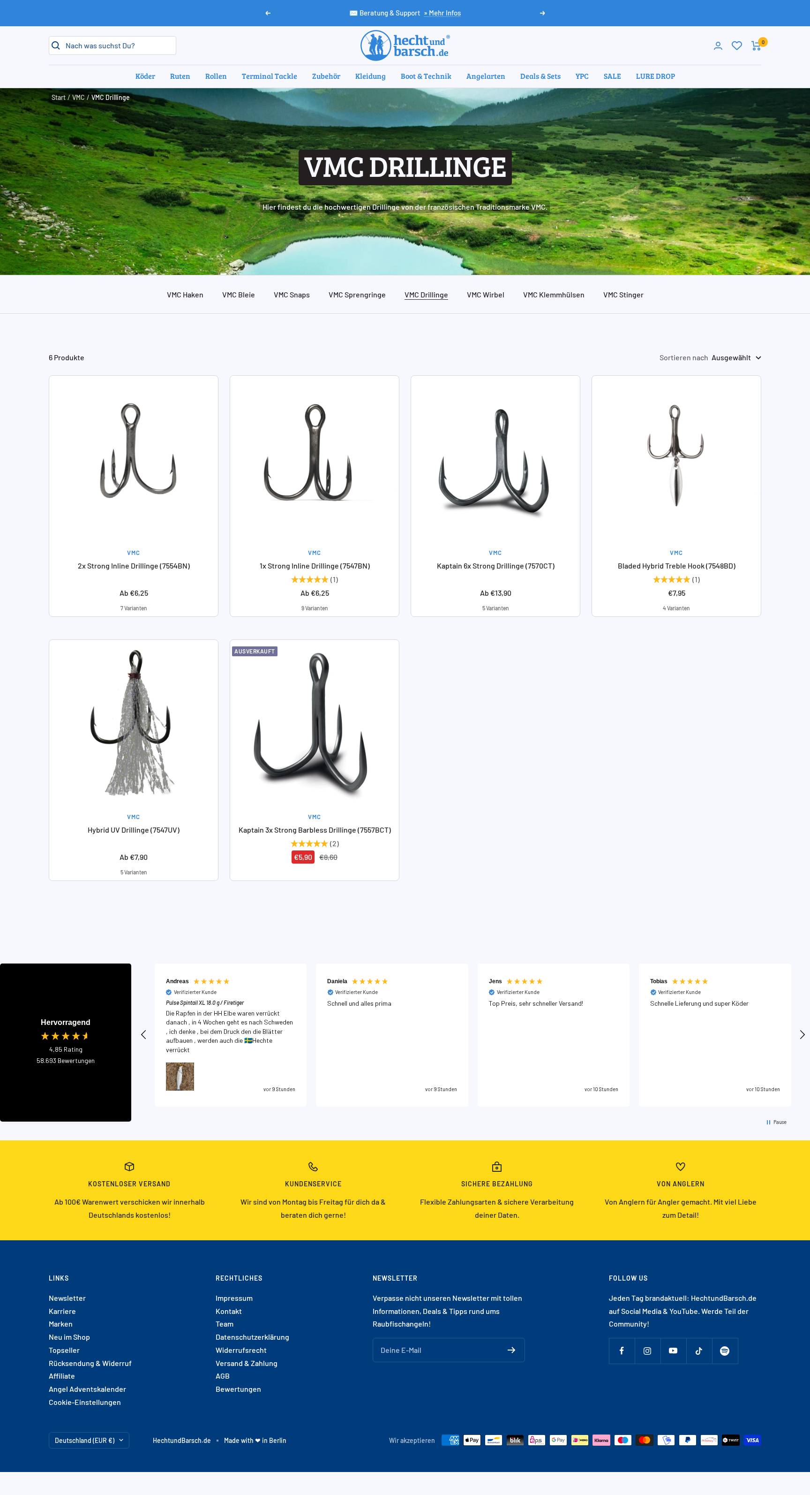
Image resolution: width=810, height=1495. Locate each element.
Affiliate (62, 1375)
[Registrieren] (512, 1350)
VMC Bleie (238, 294)
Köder (145, 76)
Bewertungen (238, 1388)
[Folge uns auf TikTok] (699, 1351)
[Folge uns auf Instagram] (647, 1351)
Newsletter (67, 1297)
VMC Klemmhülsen (554, 294)
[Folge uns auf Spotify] (725, 1351)
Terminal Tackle (269, 76)
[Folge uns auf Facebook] (622, 1351)
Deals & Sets (540, 76)
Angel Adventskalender (87, 1388)
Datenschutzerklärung (252, 1336)
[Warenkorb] (756, 46)
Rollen (216, 76)
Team (224, 1323)
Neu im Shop (69, 1336)
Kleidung (370, 76)
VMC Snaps (292, 294)
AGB (223, 1375)
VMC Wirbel (485, 294)
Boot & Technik (426, 76)
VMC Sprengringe (357, 294)
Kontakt (229, 1310)
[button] (144, 1035)
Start (59, 97)
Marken (61, 1323)
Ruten (180, 76)
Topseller (64, 1349)
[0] (737, 45)
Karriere (62, 1310)
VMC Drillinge (426, 294)
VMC (78, 97)
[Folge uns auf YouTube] (673, 1351)
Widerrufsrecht (241, 1349)
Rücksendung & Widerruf (90, 1362)
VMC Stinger (623, 294)
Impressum (234, 1297)
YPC (582, 76)
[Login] (718, 46)
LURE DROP (655, 76)
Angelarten (485, 76)
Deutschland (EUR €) (84, 1440)
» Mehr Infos (442, 12)
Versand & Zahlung (247, 1362)
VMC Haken (185, 294)
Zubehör (326, 76)
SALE (612, 76)
